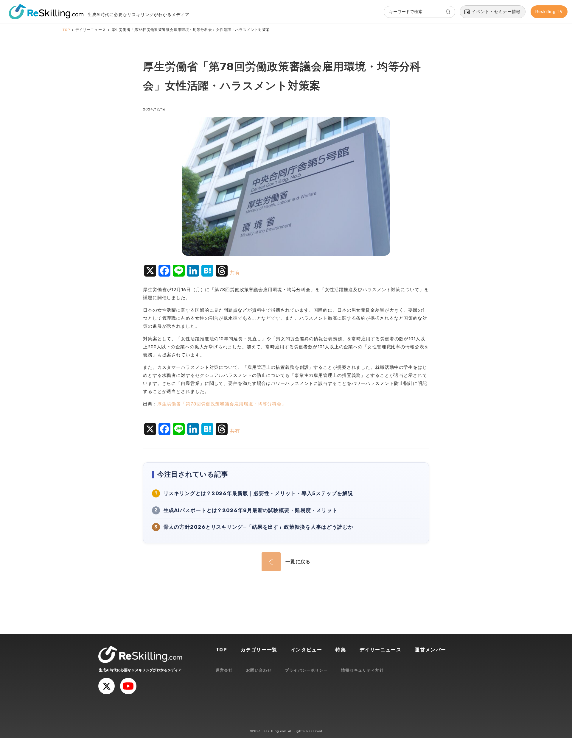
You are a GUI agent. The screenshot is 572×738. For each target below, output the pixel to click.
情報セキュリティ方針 (362, 670)
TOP (221, 650)
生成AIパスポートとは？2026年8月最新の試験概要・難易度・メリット (251, 510)
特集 (340, 650)
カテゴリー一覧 (259, 650)
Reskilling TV (549, 11)
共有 (235, 272)
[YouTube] (128, 686)
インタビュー (306, 650)
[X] (106, 686)
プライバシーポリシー (306, 670)
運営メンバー (430, 650)
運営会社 (224, 670)
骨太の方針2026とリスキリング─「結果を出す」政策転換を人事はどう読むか (258, 527)
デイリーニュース (381, 650)
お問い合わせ (259, 670)
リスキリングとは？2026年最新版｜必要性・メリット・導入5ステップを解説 (258, 493)
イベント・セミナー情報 (496, 11)
